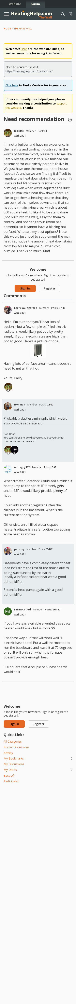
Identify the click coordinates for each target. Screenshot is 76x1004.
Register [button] (49, 288)
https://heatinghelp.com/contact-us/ (28, 71)
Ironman (19, 404)
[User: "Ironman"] (8, 406)
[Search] (62, 14)
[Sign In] (70, 14)
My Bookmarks (38, 758)
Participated (11, 781)
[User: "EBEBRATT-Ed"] (8, 611)
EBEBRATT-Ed (22, 609)
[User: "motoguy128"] (8, 469)
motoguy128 (22, 467)
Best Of (9, 775)
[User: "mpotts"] (8, 133)
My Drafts (38, 770)
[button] (69, 120)
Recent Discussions (16, 747)
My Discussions (14, 764)
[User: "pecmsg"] (8, 551)
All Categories (13, 741)
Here (24, 49)
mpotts (19, 131)
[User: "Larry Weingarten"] (8, 310)
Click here (11, 85)
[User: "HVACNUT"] (14, 450)
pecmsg (19, 549)
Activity (8, 753)
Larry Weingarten (25, 308)
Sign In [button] (25, 288)
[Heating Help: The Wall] (31, 14)
